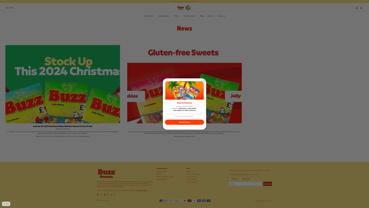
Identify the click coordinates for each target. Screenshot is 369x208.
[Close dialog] (203, 81)
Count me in (184, 122)
